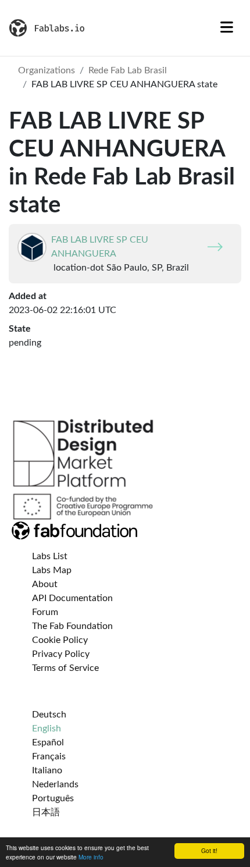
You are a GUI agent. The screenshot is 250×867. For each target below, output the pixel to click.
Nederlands (55, 784)
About (45, 584)
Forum (45, 612)
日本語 (46, 812)
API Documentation (72, 598)
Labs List (49, 556)
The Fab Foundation (72, 626)
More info (90, 856)
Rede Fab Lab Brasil (127, 70)
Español (48, 742)
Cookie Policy (60, 640)
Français (49, 756)
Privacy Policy (61, 654)
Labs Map (52, 570)
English (46, 728)
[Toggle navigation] (227, 28)
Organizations (46, 70)
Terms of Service (65, 668)
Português (53, 798)
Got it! (209, 850)
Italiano (47, 770)
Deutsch (49, 714)
